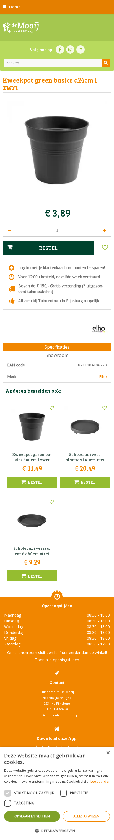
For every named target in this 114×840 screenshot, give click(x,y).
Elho (103, 376)
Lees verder (100, 781)
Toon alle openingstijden (57, 659)
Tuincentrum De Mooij (57, 692)
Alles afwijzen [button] (86, 816)
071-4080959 (59, 709)
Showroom (57, 355)
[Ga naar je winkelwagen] (107, 7)
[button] (57, 830)
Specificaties (57, 347)
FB (60, 49)
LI (80, 49)
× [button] (108, 753)
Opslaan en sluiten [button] (32, 816)
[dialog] (57, 793)
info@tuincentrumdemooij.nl (59, 715)
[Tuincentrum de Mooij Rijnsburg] (21, 27)
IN (70, 49)
